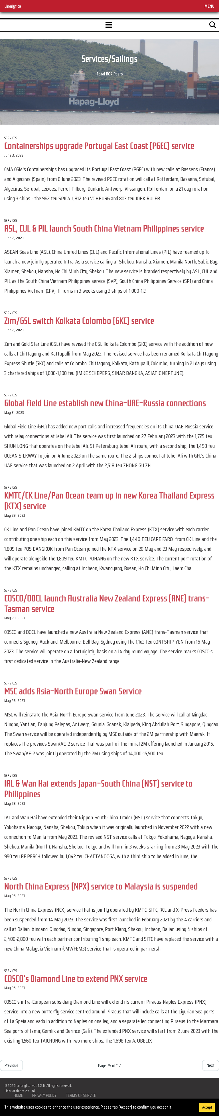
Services (10, 138)
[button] (109, 25)
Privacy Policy (44, 1095)
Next (210, 1065)
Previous (11, 1065)
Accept (207, 1107)
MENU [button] (209, 6)
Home (18, 1095)
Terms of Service (81, 1095)
